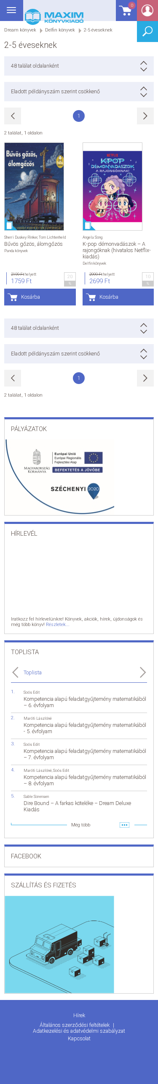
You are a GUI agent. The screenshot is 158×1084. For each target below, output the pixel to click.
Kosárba (30, 297)
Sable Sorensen (36, 796)
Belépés (147, 13)
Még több (80, 825)
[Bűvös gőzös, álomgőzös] (34, 186)
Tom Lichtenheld (52, 237)
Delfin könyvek (94, 263)
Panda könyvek (16, 250)
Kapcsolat (79, 1038)
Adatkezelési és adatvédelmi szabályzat (79, 1031)
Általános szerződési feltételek (75, 1025)
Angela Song (92, 237)
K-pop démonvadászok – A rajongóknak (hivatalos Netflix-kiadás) (117, 250)
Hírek (79, 1015)
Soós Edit (32, 692)
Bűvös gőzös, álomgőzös (33, 244)
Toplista (33, 672)
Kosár (124, 14)
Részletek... (58, 624)
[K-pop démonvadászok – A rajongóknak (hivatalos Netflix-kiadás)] (112, 186)
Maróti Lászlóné (38, 718)
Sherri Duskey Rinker (20, 237)
